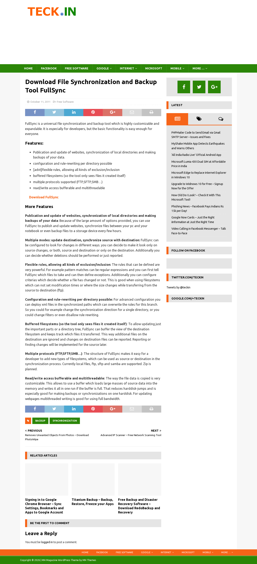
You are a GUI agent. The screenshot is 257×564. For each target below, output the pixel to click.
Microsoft (153, 68)
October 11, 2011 (40, 101)
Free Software (76, 68)
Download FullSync (43, 197)
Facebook (49, 68)
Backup (40, 420)
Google (103, 68)
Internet (127, 68)
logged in (47, 542)
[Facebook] (183, 87)
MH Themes (89, 560)
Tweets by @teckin (178, 287)
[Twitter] (199, 87)
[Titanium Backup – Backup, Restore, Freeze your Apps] (93, 479)
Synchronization (65, 420)
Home (28, 68)
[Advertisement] (163, 32)
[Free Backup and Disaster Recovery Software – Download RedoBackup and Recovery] (139, 479)
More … (198, 68)
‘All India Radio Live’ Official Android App (196, 154)
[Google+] (214, 87)
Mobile (176, 68)
